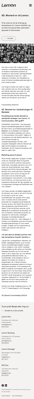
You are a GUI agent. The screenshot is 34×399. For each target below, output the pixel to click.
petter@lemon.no (6, 341)
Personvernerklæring (17, 395)
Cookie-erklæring (6, 395)
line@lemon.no (6, 357)
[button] (30, 5)
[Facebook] (3, 385)
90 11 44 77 (5, 359)
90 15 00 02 (5, 375)
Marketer (5, 131)
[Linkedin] (6, 385)
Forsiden (10, 38)
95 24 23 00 (5, 326)
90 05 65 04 (5, 343)
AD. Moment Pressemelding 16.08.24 (14, 295)
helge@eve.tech (6, 373)
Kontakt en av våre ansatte (14, 311)
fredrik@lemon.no (7, 324)
